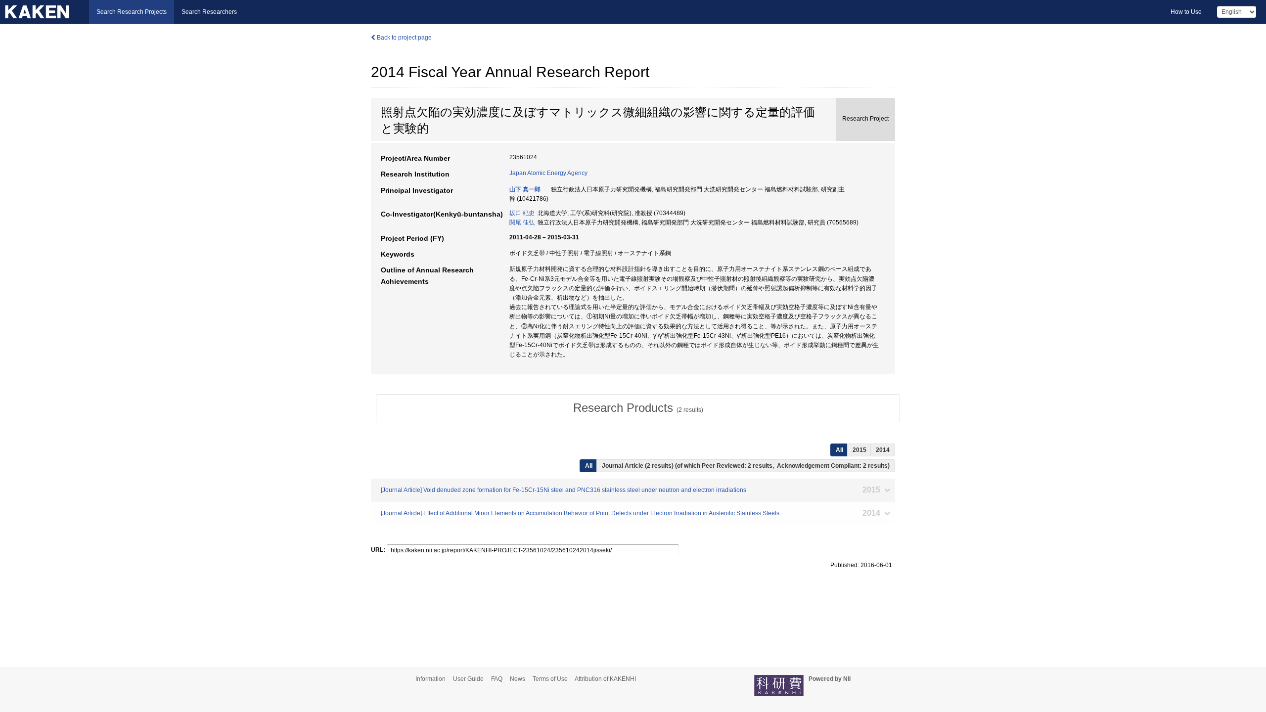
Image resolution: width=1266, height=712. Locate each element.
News (517, 678)
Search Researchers (209, 11)
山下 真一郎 (525, 189)
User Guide (468, 678)
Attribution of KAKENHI (605, 678)
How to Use (1186, 11)
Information (430, 678)
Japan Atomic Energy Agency (548, 173)
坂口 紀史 (522, 213)
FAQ (496, 678)
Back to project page (403, 37)
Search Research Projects (131, 11)
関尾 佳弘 (522, 222)
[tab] (638, 408)
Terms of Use (550, 678)
